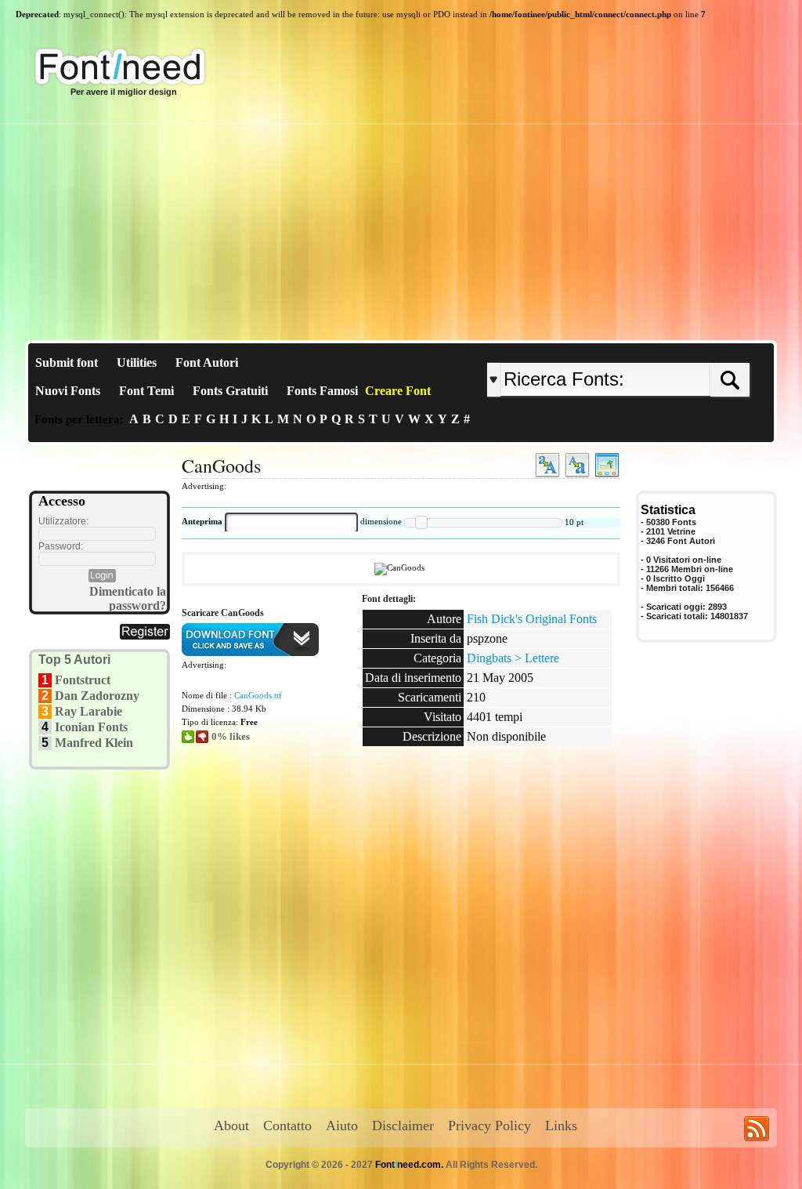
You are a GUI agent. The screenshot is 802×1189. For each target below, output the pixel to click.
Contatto (287, 1125)
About (231, 1125)
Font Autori (206, 362)
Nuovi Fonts (67, 390)
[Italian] (665, 350)
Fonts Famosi (322, 390)
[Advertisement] (401, 222)
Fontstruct (82, 680)
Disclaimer (403, 1125)
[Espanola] (669, 350)
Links (561, 1125)
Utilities (137, 362)
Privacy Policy (489, 1125)
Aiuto (342, 1125)
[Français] (654, 350)
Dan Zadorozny (97, 695)
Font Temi (146, 390)
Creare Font (398, 390)
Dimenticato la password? (127, 598)
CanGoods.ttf (258, 695)
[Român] (661, 350)
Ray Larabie (88, 711)
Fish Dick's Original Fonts (532, 618)
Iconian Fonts (91, 727)
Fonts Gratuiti (230, 390)
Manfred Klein (94, 742)
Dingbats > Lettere (513, 658)
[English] (650, 350)
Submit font (66, 362)
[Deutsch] (657, 350)
